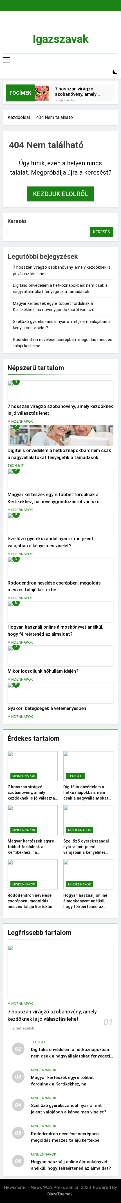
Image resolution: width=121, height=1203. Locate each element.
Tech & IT (16, 466)
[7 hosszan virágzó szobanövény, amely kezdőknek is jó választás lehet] (42, 93)
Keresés (17, 221)
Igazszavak (61, 39)
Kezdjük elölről (60, 193)
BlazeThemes (60, 1193)
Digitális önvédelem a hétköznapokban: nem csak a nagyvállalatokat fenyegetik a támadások (71, 1056)
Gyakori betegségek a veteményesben (47, 708)
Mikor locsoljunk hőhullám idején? (43, 671)
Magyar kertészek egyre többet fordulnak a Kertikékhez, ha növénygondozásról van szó (31, 852)
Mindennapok (20, 422)
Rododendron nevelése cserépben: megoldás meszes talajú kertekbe (30, 901)
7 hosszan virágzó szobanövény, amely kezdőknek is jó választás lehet (76, 91)
